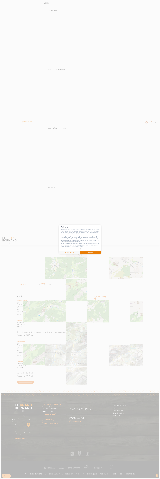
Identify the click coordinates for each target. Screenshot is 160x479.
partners (68, 229)
